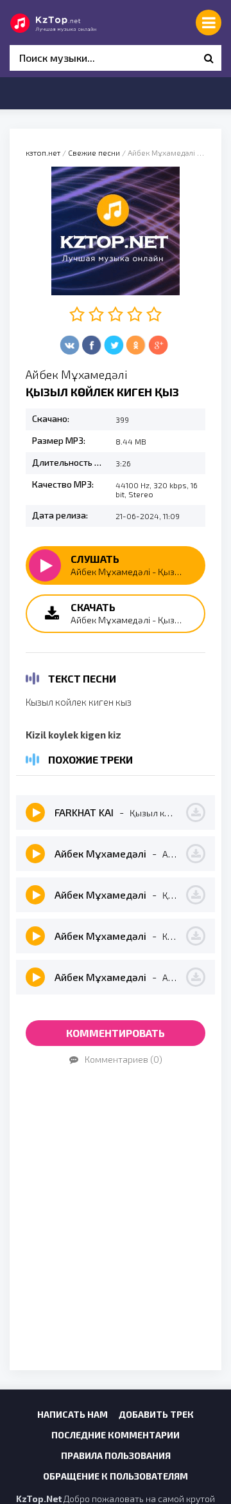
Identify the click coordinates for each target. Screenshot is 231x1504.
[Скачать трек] (195, 812)
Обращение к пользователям (115, 1476)
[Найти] (209, 58)
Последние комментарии (115, 1434)
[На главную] (67, 22)
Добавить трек (156, 1414)
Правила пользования (116, 1455)
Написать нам (72, 1414)
